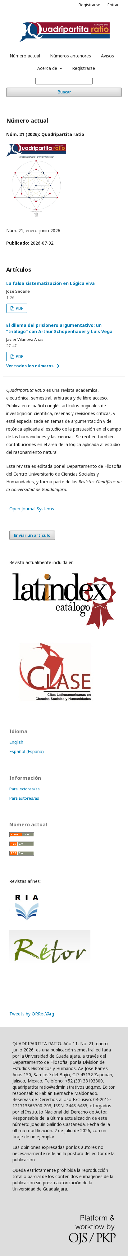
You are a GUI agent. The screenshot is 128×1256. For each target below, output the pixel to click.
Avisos (107, 56)
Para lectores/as (24, 789)
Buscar (64, 92)
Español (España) (26, 751)
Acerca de (47, 68)
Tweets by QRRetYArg (31, 1014)
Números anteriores (70, 56)
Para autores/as (24, 798)
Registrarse (83, 68)
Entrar (113, 4)
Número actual (25, 56)
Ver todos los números (29, 365)
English (16, 742)
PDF (19, 308)
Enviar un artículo (32, 535)
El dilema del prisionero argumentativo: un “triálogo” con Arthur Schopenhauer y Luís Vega (59, 328)
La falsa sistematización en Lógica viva (50, 283)
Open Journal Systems (31, 509)
